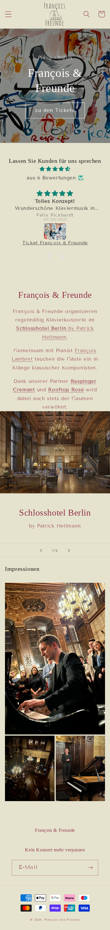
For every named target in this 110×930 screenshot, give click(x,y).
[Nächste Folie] (68, 550)
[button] (8, 14)
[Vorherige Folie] (41, 550)
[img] (55, 169)
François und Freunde (62, 920)
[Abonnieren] (90, 868)
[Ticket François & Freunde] (55, 231)
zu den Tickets (55, 110)
